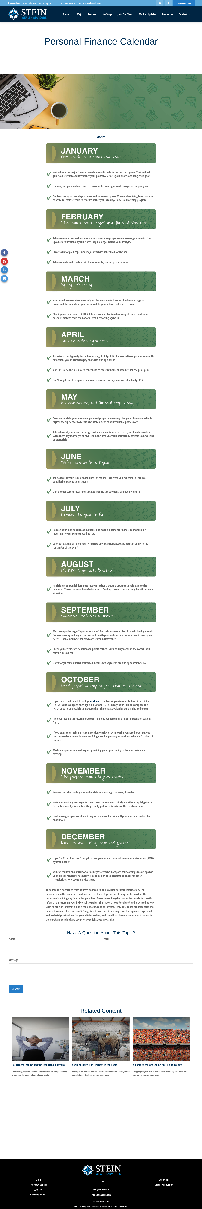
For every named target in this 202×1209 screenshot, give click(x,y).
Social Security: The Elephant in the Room (94, 1065)
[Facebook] (168, 3)
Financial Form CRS (102, 1201)
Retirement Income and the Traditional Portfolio (38, 1065)
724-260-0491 (69, 3)
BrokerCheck (123, 1206)
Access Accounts (184, 3)
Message (13, 960)
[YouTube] (159, 3)
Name (12, 939)
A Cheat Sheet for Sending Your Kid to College (157, 1065)
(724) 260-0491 (167, 1184)
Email (106, 939)
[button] (66, 14)
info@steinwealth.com (92, 3)
